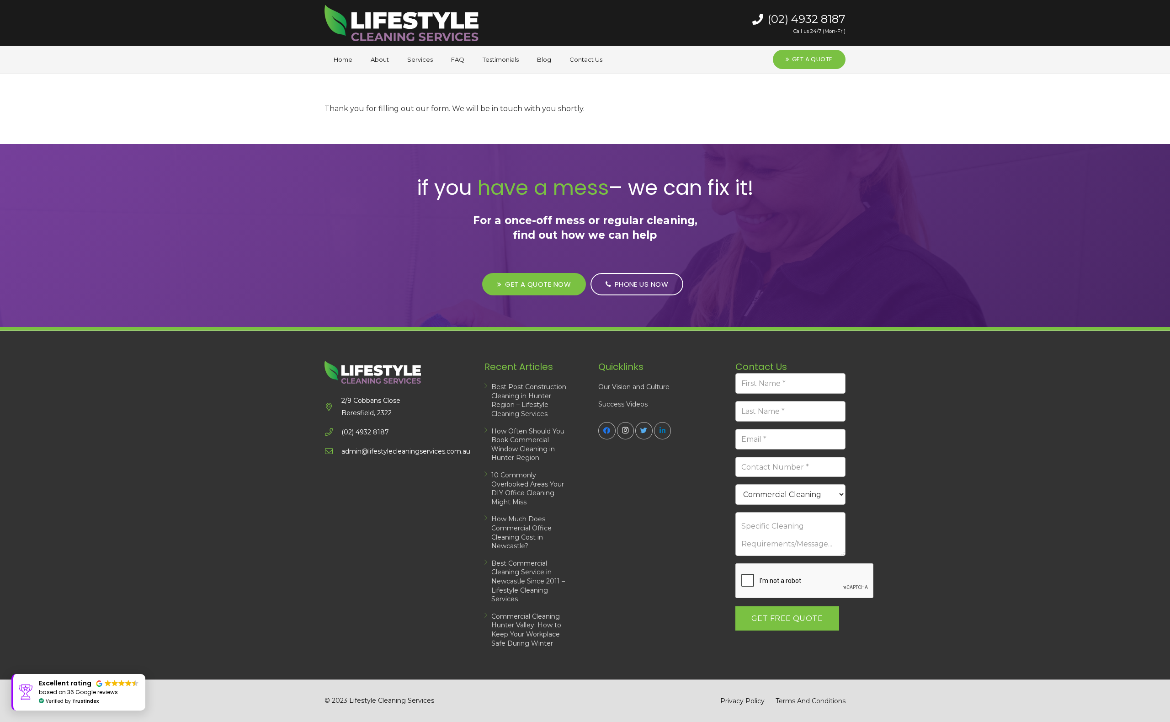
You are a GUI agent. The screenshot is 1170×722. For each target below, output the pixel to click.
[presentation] (804, 581)
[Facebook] (607, 430)
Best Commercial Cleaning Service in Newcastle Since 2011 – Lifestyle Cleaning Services (528, 581)
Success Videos (623, 404)
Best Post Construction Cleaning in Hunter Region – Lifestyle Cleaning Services (528, 400)
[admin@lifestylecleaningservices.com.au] (332, 451)
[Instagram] (625, 430)
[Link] (401, 23)
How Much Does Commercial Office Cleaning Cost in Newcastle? (521, 532)
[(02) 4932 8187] (332, 432)
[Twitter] (644, 430)
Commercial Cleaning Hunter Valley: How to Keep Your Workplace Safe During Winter (526, 629)
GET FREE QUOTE (787, 618)
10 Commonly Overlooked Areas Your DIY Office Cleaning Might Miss (527, 488)
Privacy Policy (742, 701)
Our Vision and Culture (634, 387)
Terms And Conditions (811, 701)
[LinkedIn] (662, 430)
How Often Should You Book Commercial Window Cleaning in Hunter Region (527, 444)
